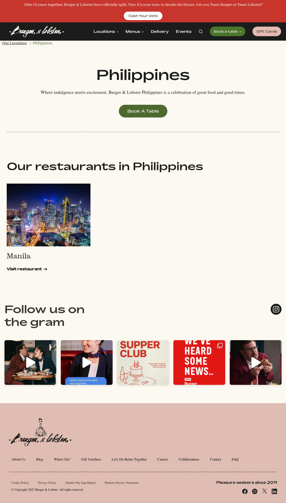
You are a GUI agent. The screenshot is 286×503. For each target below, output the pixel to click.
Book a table (226, 31)
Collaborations (189, 459)
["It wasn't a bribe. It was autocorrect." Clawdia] (87, 362)
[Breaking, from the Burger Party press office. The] (199, 362)
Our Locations (14, 43)
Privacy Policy (47, 482)
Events (183, 31)
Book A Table (143, 111)
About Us (18, 459)
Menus (133, 31)
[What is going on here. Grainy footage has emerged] (30, 362)
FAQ (235, 459)
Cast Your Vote (143, 16)
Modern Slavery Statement (121, 482)
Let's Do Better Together (129, 459)
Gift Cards (267, 31)
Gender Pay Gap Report (80, 482)
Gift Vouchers (91, 459)
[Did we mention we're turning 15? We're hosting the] (143, 362)
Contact (215, 459)
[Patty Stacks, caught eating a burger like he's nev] (256, 362)
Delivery (160, 31)
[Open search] (201, 31)
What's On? (62, 459)
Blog (39, 459)
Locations (105, 31)
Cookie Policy (20, 482)
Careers (162, 459)
